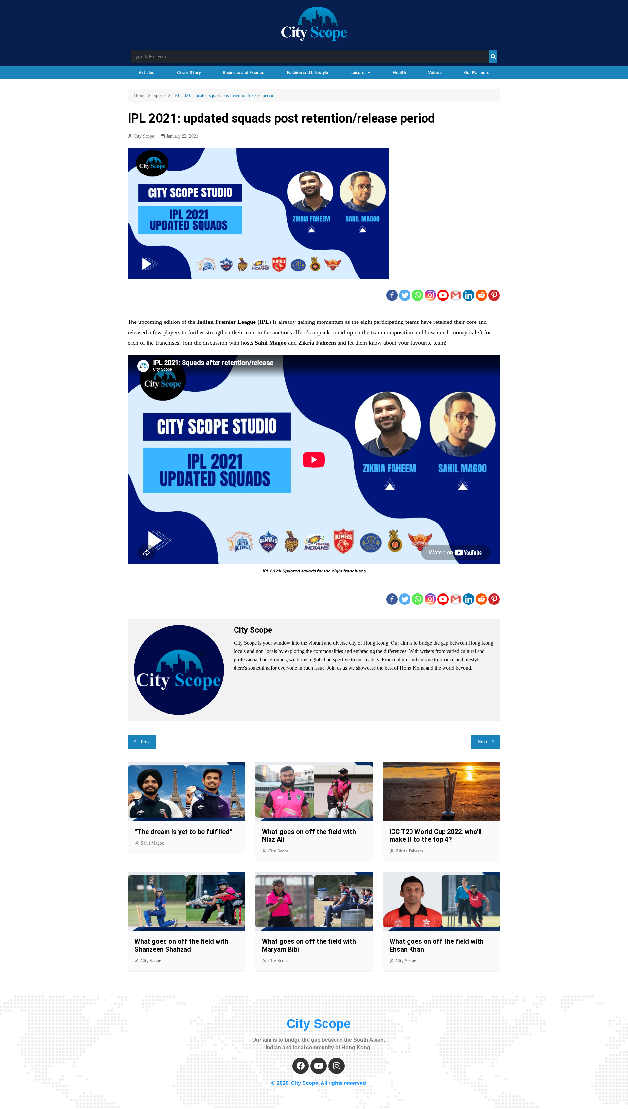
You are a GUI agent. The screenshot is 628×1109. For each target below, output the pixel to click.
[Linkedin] (468, 295)
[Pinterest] (494, 295)
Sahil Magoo (152, 843)
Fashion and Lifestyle (307, 72)
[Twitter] (404, 295)
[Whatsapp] (417, 295)
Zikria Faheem (409, 851)
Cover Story (189, 72)
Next (482, 741)
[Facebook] (392, 295)
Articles (146, 72)
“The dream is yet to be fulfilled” (183, 832)
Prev (145, 741)
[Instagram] (430, 295)
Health (399, 72)
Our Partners (476, 72)
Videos (435, 72)
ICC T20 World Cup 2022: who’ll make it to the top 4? (436, 835)
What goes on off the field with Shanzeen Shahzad (181, 945)
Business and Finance (243, 72)
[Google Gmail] (456, 295)
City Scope (144, 136)
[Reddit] (481, 295)
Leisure (357, 72)
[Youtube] (443, 295)
